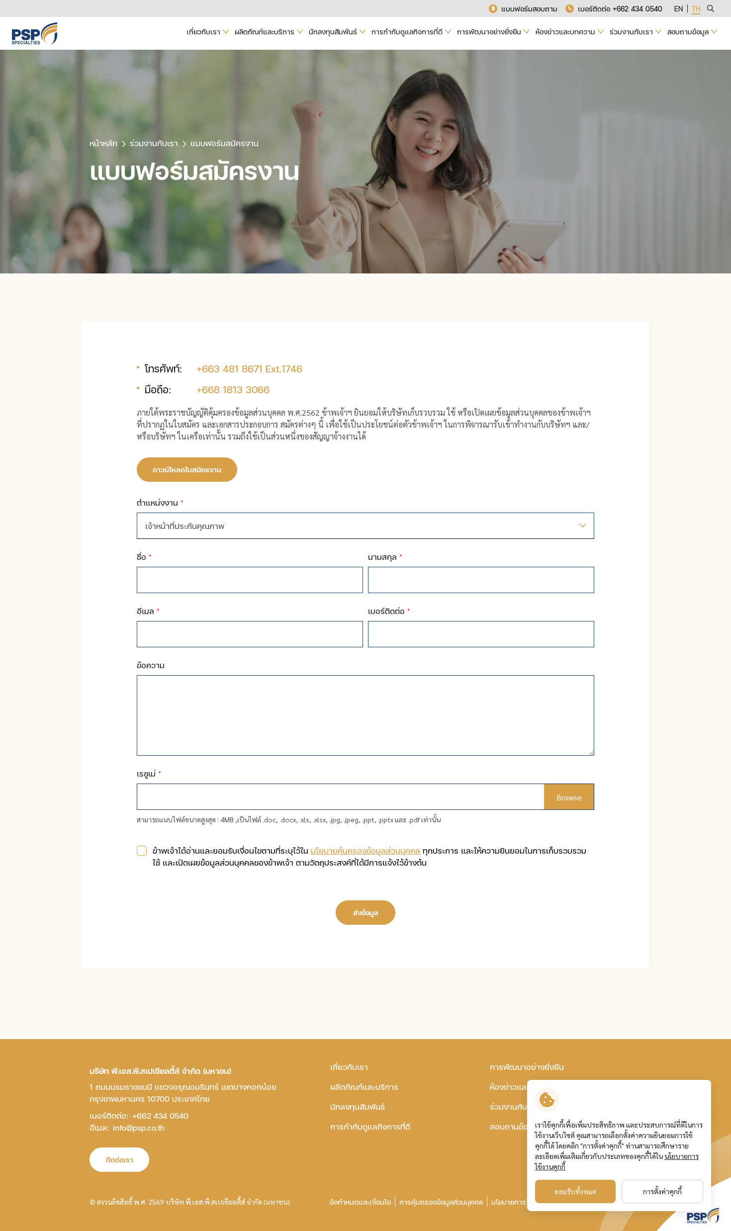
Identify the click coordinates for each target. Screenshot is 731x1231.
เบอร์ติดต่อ (389, 610)
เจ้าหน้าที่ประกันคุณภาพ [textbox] (184, 525)
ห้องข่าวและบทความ (524, 1086)
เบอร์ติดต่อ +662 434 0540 (620, 8)
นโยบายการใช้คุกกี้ (518, 1202)
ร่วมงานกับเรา (514, 1106)
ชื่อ (144, 556)
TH (696, 8)
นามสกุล (385, 556)
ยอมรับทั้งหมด (575, 1191)
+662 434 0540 (160, 1115)
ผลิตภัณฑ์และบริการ (364, 1086)
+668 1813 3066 (233, 389)
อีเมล (148, 610)
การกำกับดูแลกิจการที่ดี (370, 1126)
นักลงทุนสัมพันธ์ (357, 1106)
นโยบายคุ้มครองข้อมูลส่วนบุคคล (365, 850)
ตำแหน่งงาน (160, 502)
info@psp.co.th (139, 1127)
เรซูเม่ (149, 773)
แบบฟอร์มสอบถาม (529, 8)
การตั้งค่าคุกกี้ (662, 1191)
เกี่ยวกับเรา (349, 1066)
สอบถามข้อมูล (514, 1126)
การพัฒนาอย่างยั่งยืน (527, 1066)
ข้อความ (151, 665)
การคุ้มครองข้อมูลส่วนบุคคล (441, 1202)
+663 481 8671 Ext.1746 (249, 368)
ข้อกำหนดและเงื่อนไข (360, 1202)
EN (678, 8)
